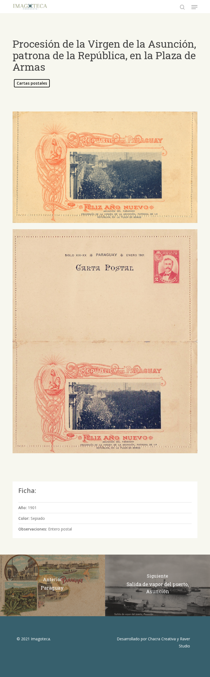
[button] (194, 7)
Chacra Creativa (162, 638)
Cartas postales (32, 83)
